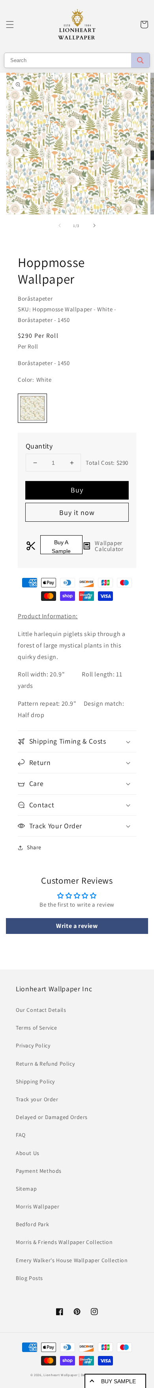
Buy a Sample (61, 546)
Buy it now (77, 512)
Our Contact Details (41, 1009)
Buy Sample (118, 1381)
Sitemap (26, 1188)
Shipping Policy (35, 1081)
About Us (27, 1153)
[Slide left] (59, 225)
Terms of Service (36, 1027)
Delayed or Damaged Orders (52, 1117)
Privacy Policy (33, 1045)
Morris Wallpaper (38, 1206)
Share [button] (34, 847)
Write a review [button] (77, 926)
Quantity (39, 446)
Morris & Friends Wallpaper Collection (64, 1242)
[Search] (140, 60)
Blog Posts (29, 1278)
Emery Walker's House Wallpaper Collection (72, 1260)
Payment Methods (39, 1170)
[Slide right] (94, 225)
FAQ (21, 1134)
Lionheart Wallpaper (60, 1375)
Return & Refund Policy (45, 1063)
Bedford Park (32, 1224)
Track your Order (37, 1099)
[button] (10, 24)
